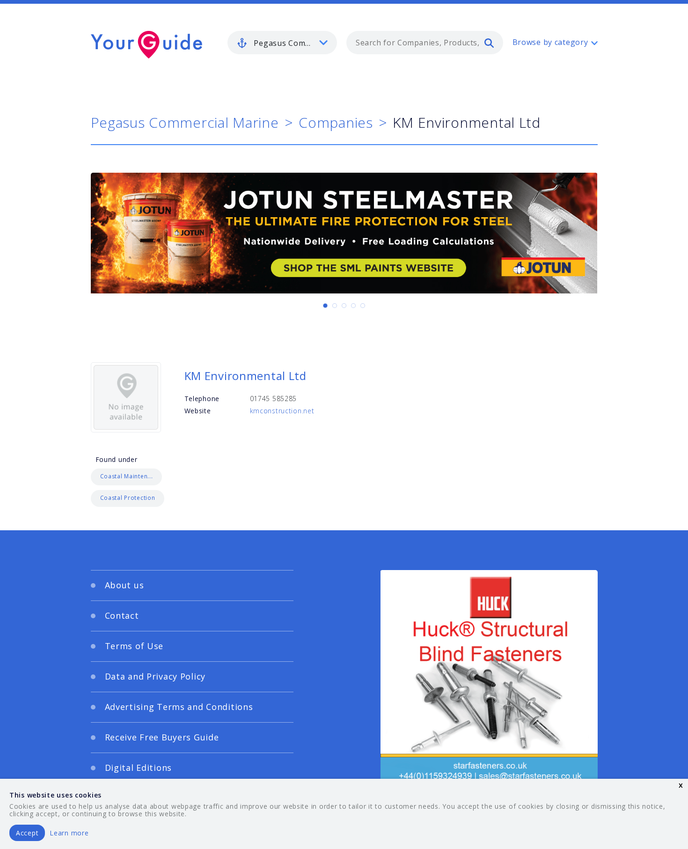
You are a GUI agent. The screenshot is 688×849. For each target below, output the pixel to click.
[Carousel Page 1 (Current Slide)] (325, 305)
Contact (122, 615)
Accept (27, 832)
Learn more (69, 832)
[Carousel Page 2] (334, 305)
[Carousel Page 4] (353, 305)
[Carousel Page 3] (344, 305)
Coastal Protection (127, 498)
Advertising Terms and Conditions (179, 706)
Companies (336, 122)
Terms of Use (134, 645)
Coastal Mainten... (126, 476)
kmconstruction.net (282, 410)
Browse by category (550, 42)
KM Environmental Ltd (245, 375)
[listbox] (282, 42)
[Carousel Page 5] (362, 305)
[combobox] (424, 42)
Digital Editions (138, 767)
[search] (489, 42)
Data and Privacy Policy (155, 676)
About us (124, 585)
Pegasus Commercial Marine (185, 122)
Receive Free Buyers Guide (162, 737)
